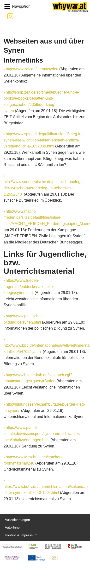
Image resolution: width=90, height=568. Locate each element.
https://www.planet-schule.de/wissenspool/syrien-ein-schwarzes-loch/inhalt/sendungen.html (42, 434)
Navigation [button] (21, 6)
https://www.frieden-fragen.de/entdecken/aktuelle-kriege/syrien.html (29, 286)
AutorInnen (13, 527)
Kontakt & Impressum (21, 535)
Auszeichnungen (17, 520)
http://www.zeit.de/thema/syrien (32, 69)
